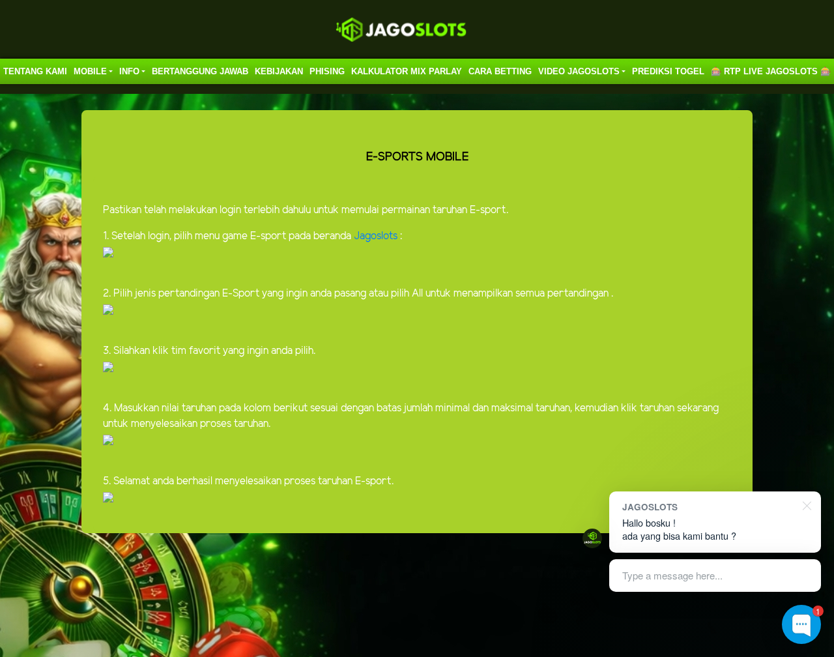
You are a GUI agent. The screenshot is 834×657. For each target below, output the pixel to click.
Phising (327, 71)
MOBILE (90, 71)
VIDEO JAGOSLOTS (579, 71)
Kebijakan (279, 71)
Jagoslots (377, 236)
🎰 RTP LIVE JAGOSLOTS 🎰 (771, 71)
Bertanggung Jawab (200, 71)
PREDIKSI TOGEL (668, 71)
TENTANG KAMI (35, 71)
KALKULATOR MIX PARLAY (406, 71)
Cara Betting (500, 71)
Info (129, 71)
